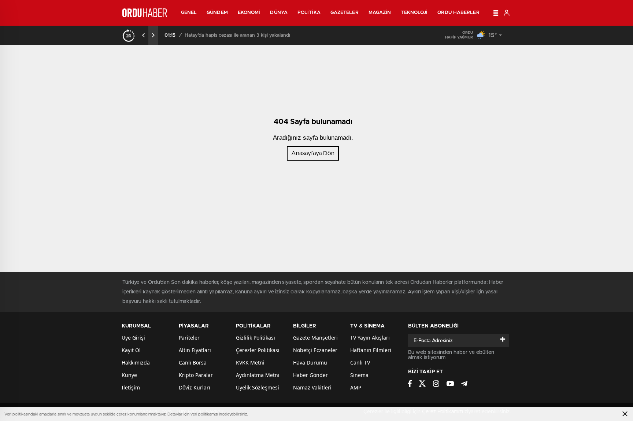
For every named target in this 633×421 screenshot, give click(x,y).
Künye (129, 374)
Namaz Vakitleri (312, 387)
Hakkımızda (136, 362)
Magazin (380, 12)
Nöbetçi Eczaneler (315, 350)
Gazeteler (344, 12)
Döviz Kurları (194, 387)
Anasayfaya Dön (312, 153)
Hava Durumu (310, 362)
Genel (189, 12)
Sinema (359, 374)
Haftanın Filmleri (370, 350)
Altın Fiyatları (195, 350)
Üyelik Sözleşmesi (257, 387)
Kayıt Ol (131, 350)
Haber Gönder (310, 374)
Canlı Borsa (193, 362)
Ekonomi (249, 12)
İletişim (131, 387)
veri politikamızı (204, 414)
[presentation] (143, 35)
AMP (355, 387)
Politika (309, 12)
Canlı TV (360, 362)
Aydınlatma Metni (258, 374)
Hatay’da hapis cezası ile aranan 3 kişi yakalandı (237, 35)
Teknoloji (414, 12)
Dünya (279, 12)
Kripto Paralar (196, 374)
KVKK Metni (250, 362)
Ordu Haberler (458, 12)
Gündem (217, 12)
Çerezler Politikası (258, 350)
